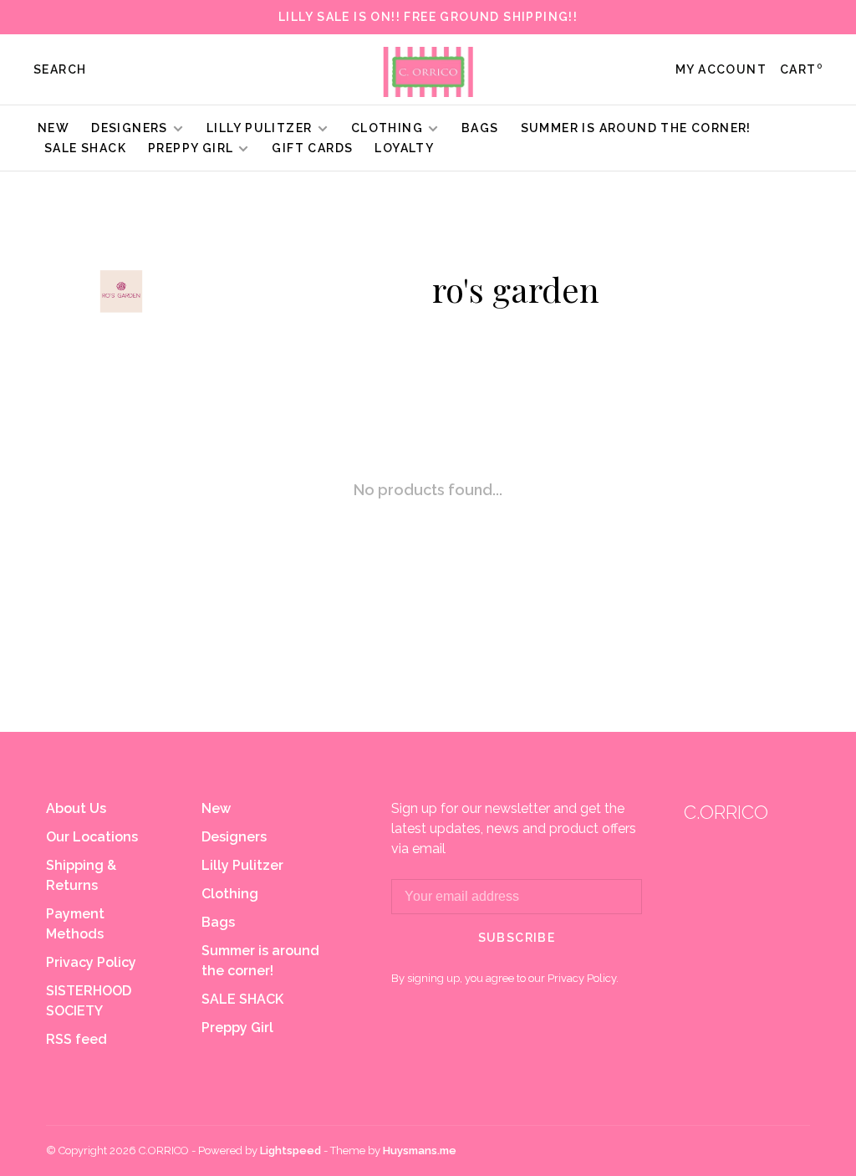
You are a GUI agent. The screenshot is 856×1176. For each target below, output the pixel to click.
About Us (76, 808)
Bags (480, 128)
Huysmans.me (419, 1150)
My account (721, 69)
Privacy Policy (91, 962)
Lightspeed (290, 1150)
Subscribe (517, 937)
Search (59, 69)
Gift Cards (312, 148)
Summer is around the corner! (636, 128)
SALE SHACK (85, 148)
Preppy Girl (190, 148)
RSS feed (76, 1039)
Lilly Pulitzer (261, 128)
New (53, 128)
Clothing (387, 128)
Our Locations (92, 837)
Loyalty (404, 148)
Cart (801, 69)
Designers (129, 128)
